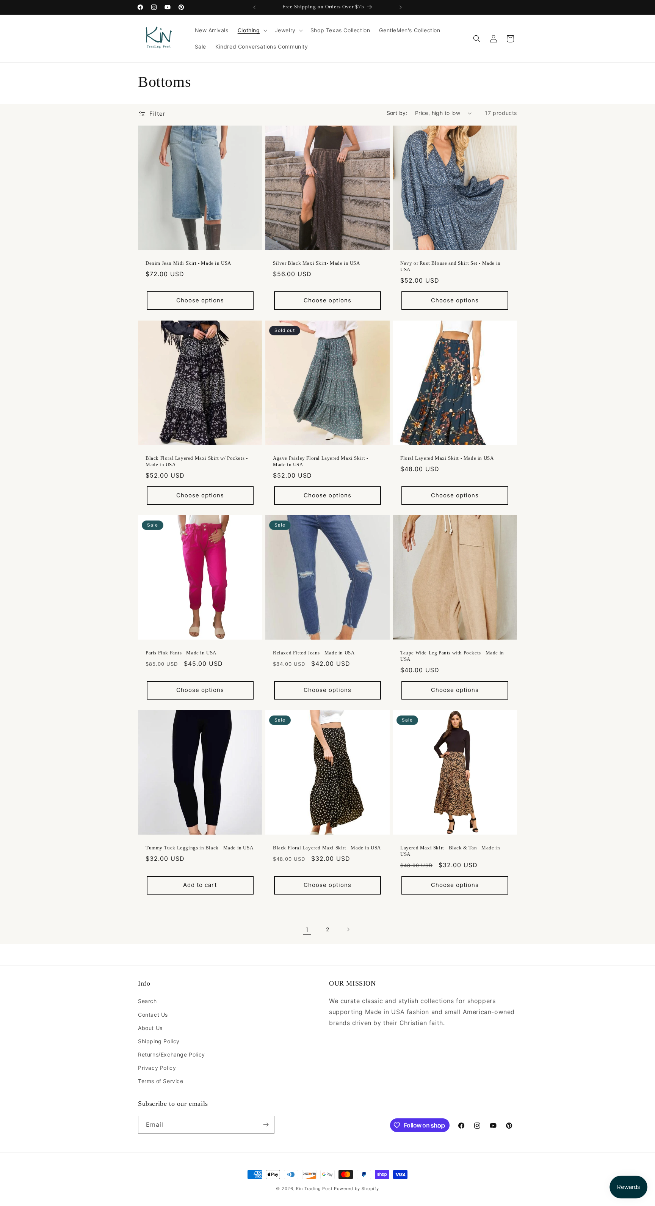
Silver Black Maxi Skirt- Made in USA (316, 263)
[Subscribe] (265, 1125)
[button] (251, 30)
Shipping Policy (159, 1041)
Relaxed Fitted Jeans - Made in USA (313, 653)
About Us (150, 1028)
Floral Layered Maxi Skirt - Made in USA (447, 458)
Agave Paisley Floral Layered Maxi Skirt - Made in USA (320, 461)
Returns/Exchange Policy (171, 1054)
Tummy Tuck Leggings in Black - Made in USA (199, 848)
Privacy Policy (157, 1067)
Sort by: (397, 113)
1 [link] (307, 929)
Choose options (200, 300)
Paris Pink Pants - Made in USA (181, 653)
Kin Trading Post (314, 1188)
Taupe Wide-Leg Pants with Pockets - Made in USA (452, 656)
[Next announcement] (400, 7)
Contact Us (153, 1014)
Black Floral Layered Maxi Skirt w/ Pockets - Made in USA (197, 461)
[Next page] (348, 929)
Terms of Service (160, 1081)
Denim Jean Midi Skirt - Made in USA (188, 263)
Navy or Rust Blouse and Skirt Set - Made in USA (450, 266)
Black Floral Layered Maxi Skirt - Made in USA (327, 848)
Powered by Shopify (356, 1188)
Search (147, 1001)
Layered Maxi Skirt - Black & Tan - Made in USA (450, 851)
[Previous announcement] (254, 7)
